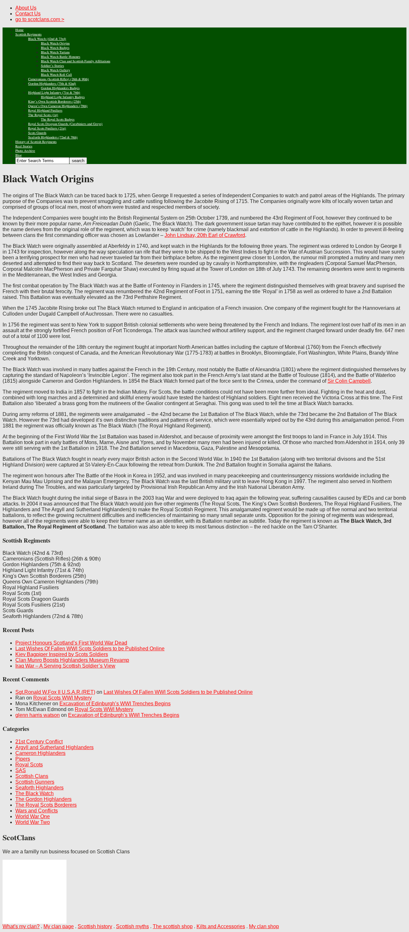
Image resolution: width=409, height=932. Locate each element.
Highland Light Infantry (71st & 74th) (54, 92)
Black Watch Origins (55, 43)
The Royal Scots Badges (57, 119)
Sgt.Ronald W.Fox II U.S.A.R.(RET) (55, 692)
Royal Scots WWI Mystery (62, 698)
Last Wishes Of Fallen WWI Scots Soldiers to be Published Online (90, 648)
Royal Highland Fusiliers (45, 110)
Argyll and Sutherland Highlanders (54, 747)
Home (19, 29)
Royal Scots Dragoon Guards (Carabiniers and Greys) (65, 123)
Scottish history (95, 926)
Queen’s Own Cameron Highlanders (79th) (58, 106)
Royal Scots (29, 764)
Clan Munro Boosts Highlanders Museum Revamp (72, 660)
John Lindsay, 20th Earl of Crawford (205, 235)
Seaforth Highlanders (39, 787)
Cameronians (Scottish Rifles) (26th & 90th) (58, 79)
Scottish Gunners (34, 782)
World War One (32, 816)
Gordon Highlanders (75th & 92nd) (52, 83)
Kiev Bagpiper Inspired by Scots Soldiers (61, 654)
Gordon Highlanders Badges (60, 88)
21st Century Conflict (39, 741)
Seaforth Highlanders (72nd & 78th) (53, 137)
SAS (20, 770)
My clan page (58, 926)
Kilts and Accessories (221, 926)
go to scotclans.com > (39, 19)
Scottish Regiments (28, 34)
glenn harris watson (37, 715)
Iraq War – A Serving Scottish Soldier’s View (65, 666)
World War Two (32, 822)
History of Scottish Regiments (36, 141)
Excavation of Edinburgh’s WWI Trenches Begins (115, 703)
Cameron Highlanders (40, 753)
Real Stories (23, 146)
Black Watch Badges (55, 47)
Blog (18, 155)
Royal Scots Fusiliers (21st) (47, 128)
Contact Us (28, 13)
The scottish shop (173, 926)
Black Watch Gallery (55, 70)
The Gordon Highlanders (43, 799)
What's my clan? (21, 926)
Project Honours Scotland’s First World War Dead (71, 643)
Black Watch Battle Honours (60, 56)
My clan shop (264, 926)
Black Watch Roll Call (56, 74)
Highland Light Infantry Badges (63, 97)
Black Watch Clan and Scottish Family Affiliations (75, 61)
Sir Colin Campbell (349, 381)
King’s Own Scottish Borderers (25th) (54, 101)
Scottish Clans (31, 776)
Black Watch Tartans (55, 52)
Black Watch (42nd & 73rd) (47, 38)
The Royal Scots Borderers (46, 805)
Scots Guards (37, 132)
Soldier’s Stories (52, 65)
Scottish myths (132, 926)
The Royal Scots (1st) (43, 115)
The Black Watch (34, 793)
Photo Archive (25, 150)
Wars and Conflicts (36, 810)
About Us (25, 8)
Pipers (22, 759)
